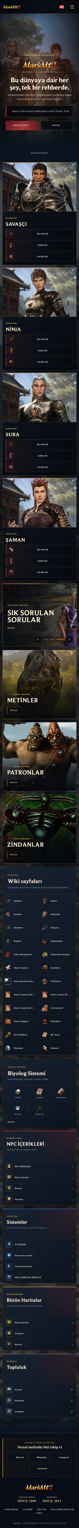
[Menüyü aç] (72, 7)
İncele (10, 628)
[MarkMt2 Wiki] (11, 7)
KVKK (39, 1513)
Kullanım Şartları (62, 1510)
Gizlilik (42, 1510)
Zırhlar (43, 245)
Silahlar (42, 234)
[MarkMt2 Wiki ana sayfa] (39, 1487)
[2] (52, 639)
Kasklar (42, 257)
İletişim (28, 1510)
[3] (60, 639)
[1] (46, 639)
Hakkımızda (12, 1510)
